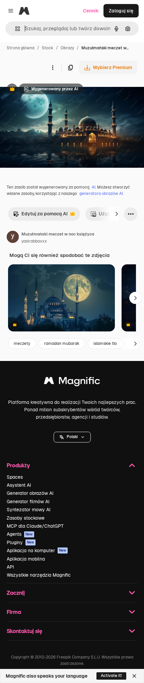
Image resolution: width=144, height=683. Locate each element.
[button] (72, 437)
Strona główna (20, 48)
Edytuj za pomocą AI (40, 215)
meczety (22, 343)
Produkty (18, 465)
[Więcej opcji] (52, 67)
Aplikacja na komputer (36, 550)
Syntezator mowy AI (29, 510)
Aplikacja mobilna (26, 559)
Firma (14, 611)
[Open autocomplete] (15, 28)
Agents (20, 534)
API (10, 567)
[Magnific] (72, 382)
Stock (47, 48)
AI (93, 187)
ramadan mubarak (61, 343)
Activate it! (111, 675)
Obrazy (67, 48)
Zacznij (16, 592)
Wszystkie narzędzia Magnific (39, 575)
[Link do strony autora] (13, 238)
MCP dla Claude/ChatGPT (35, 526)
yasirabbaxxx (34, 241)
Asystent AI (19, 485)
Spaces (15, 477)
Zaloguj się (121, 11)
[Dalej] (117, 214)
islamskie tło (105, 343)
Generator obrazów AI (30, 493)
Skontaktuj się (24, 630)
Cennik (91, 11)
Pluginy (20, 542)
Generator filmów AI (28, 501)
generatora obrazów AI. (101, 193)
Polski (72, 436)
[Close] (134, 676)
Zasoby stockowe (26, 518)
